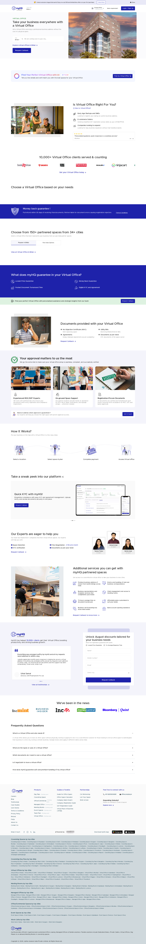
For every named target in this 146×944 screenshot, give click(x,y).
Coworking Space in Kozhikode (111, 850)
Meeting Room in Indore (67, 888)
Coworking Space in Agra (26, 848)
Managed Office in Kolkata (60, 897)
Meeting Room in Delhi (32, 886)
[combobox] (42, 39)
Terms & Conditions (17, 811)
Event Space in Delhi (30, 915)
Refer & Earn (84, 800)
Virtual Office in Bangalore (76, 872)
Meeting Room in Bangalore (63, 886)
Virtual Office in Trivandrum (82, 879)
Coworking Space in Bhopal (24, 850)
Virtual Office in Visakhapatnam (112, 874)
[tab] (23, 242)
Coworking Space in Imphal (94, 848)
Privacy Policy (15, 813)
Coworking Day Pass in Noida (19, 861)
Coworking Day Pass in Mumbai (114, 861)
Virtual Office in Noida (17, 872)
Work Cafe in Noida (16, 922)
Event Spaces (38, 810)
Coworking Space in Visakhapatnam (42, 846)
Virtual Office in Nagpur (88, 877)
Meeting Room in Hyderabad (96, 886)
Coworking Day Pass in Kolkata (106, 863)
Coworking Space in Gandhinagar (28, 852)
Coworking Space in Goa (60, 846)
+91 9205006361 (110, 794)
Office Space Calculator (65, 797)
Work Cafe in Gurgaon (41, 922)
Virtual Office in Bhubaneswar (72, 877)
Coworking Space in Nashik (110, 848)
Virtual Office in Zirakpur (119, 877)
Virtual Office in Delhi (30, 872)
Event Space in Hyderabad (90, 915)
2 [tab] (72, 521)
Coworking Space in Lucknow (115, 846)
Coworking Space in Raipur (40, 850)
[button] (132, 2)
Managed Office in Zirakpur (63, 899)
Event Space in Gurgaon (44, 915)
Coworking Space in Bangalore (105, 841)
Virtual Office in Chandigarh (39, 877)
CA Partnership (85, 794)
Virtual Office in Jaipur (54, 874)
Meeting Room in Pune (23, 888)
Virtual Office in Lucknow (55, 877)
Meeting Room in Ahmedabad (113, 886)
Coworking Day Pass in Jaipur (88, 863)
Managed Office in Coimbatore (107, 897)
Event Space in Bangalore (60, 915)
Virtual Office (38, 816)
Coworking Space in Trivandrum (92, 850)
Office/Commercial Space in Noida (20, 906)
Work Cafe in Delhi (28, 922)
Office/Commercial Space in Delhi (40, 906)
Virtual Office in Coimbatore (22, 877)
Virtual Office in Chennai (26, 874)
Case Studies (15, 805)
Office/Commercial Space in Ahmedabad (29, 908)
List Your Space (85, 797)
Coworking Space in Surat (45, 852)
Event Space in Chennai (106, 915)
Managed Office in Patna (93, 899)
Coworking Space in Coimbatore (77, 846)
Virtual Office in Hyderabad (107, 872)
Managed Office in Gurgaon (49, 895)
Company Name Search (64, 800)
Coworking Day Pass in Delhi (37, 861)
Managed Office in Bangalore (66, 895)
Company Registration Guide (66, 803)
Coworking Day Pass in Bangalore (94, 861)
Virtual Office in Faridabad (45, 872)
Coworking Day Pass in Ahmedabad (32, 863)
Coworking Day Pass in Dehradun (49, 865)
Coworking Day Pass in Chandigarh (28, 865)
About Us (14, 822)
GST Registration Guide (64, 806)
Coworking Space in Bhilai (79, 852)
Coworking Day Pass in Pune (71, 863)
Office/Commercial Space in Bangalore (84, 906)
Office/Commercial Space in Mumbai (106, 906)
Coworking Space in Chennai (63, 844)
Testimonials (15, 802)
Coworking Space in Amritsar (59, 848)
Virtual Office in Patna (67, 879)
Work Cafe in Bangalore (55, 922)
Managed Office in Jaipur (44, 897)
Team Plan (37, 813)
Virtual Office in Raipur (38, 879)
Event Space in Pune (120, 915)
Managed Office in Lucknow (27, 899)
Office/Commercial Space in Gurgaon (61, 906)
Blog (12, 799)
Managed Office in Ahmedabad (118, 895)
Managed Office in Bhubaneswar (45, 899)
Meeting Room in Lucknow (83, 888)
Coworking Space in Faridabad (69, 841)
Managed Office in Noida (18, 895)
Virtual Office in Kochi (96, 874)
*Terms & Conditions (122, 212)
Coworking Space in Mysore (95, 852)
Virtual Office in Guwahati (52, 879)
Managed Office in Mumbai (82, 895)
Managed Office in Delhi (33, 895)
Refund (13, 816)
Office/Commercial (40, 801)
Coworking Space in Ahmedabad (45, 844)
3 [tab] (73, 521)
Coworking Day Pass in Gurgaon (75, 861)
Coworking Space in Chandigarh (96, 846)
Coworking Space (40, 797)
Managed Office (39, 804)
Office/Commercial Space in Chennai (52, 908)
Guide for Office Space (64, 794)
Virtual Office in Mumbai (91, 872)
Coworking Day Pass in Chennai (53, 863)
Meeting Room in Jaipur (38, 888)
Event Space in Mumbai (75, 915)
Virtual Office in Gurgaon (61, 872)
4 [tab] (74, 521)
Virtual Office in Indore (82, 874)
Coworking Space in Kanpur (42, 848)
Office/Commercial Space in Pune (73, 908)
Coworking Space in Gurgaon (88, 841)
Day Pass (37, 794)
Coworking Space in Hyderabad (25, 844)
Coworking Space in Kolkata (112, 844)
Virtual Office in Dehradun (103, 877)
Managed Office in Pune (29, 897)
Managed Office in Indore (75, 897)
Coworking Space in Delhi (53, 841)
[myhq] (17, 8)
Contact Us (14, 825)
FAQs (13, 819)
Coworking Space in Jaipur (95, 844)
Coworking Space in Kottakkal (113, 852)
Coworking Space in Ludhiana (77, 848)
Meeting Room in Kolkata (53, 888)
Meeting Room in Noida (17, 886)
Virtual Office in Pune (40, 874)
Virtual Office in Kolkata (67, 874)
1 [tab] (71, 521)
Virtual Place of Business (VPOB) (65, 810)
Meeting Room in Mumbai (80, 886)
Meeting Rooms (39, 807)
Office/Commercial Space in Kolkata (94, 908)
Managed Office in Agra (78, 899)
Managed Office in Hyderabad (100, 895)
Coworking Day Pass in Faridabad (55, 861)
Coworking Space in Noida (18, 841)
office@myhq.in (126, 794)
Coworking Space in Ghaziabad (35, 841)
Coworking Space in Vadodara (62, 852)
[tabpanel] (73, 500)
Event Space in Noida (17, 915)
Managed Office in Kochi (91, 897)
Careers (13, 796)
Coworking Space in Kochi (23, 846)
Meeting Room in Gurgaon (47, 886)
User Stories (15, 808)
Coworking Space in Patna (74, 850)
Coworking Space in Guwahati (57, 850)
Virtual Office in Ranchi (24, 879)
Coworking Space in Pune (80, 844)
